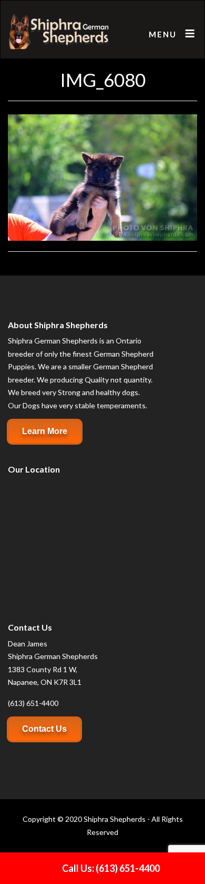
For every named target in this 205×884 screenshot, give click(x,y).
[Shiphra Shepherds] (59, 32)
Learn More (44, 431)
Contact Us (44, 728)
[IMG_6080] (102, 176)
